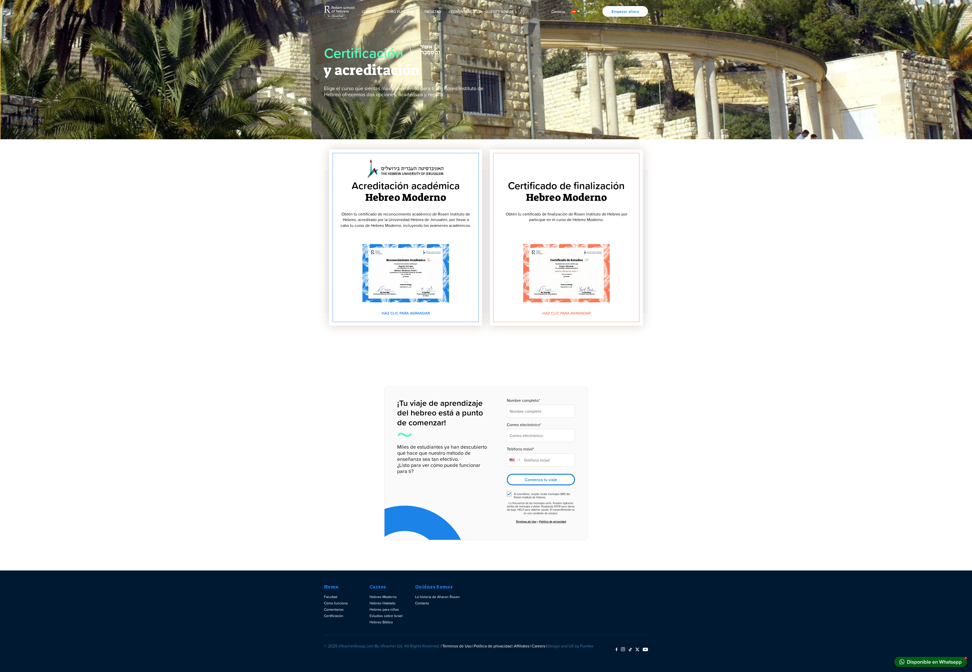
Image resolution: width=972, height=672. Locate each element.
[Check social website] (616, 650)
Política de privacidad (552, 522)
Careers (538, 646)
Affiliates (521, 646)
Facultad (432, 11)
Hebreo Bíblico (381, 622)
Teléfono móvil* (520, 449)
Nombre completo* (523, 400)
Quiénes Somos (499, 11)
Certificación (333, 615)
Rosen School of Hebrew (339, 11)
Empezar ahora (625, 11)
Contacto (558, 11)
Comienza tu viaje (541, 479)
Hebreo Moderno (383, 596)
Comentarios (463, 11)
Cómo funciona (400, 11)
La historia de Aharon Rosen (437, 596)
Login (591, 11)
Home (331, 587)
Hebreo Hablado (382, 603)
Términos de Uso (526, 522)
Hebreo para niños (384, 609)
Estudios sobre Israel (386, 615)
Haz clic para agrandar (406, 313)
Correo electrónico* (524, 424)
